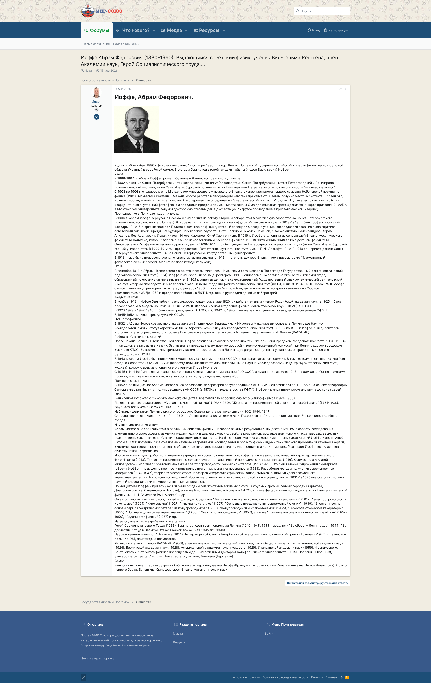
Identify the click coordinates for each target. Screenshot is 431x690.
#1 (346, 89)
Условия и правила (246, 677)
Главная (178, 633)
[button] (154, 30)
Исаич (89, 70)
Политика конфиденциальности (285, 677)
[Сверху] (341, 677)
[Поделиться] (340, 89)
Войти (269, 633)
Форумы (179, 642)
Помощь (317, 677)
